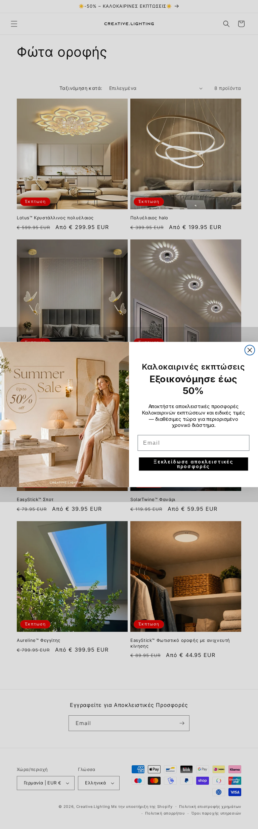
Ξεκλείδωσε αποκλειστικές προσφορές (193, 464)
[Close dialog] (250, 350)
